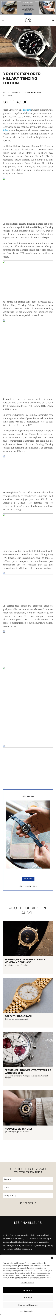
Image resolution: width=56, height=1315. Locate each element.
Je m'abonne (28, 1203)
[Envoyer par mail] (25, 102)
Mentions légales (26, 1311)
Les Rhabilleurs (34, 92)
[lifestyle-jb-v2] (28, 7)
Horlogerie (8, 96)
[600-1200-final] (28, 890)
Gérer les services (27, 1283)
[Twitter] (5, 102)
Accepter (28, 1290)
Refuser (28, 1297)
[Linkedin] (18, 102)
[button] (52, 1258)
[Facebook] (12, 102)
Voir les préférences (28, 1305)
